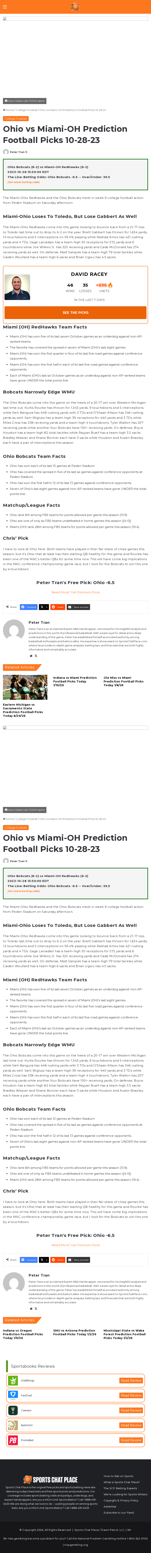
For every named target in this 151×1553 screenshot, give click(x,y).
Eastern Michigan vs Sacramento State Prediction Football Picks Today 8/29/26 (23, 710)
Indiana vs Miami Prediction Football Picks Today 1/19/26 (75, 681)
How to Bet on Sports (118, 1476)
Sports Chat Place (86, 1529)
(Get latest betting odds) (23, 182)
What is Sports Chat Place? (122, 1482)
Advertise (110, 1506)
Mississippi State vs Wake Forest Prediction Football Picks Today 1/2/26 (125, 1334)
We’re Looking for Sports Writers (125, 1494)
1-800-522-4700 (137, 1538)
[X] (35, 656)
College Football (26, 110)
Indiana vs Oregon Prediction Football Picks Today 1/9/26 (23, 1334)
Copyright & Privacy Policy (121, 1500)
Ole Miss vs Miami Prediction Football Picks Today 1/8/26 (124, 681)
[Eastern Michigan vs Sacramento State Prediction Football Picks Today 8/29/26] (25, 687)
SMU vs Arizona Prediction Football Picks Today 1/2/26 (75, 1332)
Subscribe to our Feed (119, 1512)
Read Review (131, 1380)
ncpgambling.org (76, 1544)
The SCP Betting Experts (120, 1488)
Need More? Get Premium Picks (76, 592)
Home (9, 110)
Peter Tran (17, 152)
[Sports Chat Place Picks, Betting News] (76, 7)
